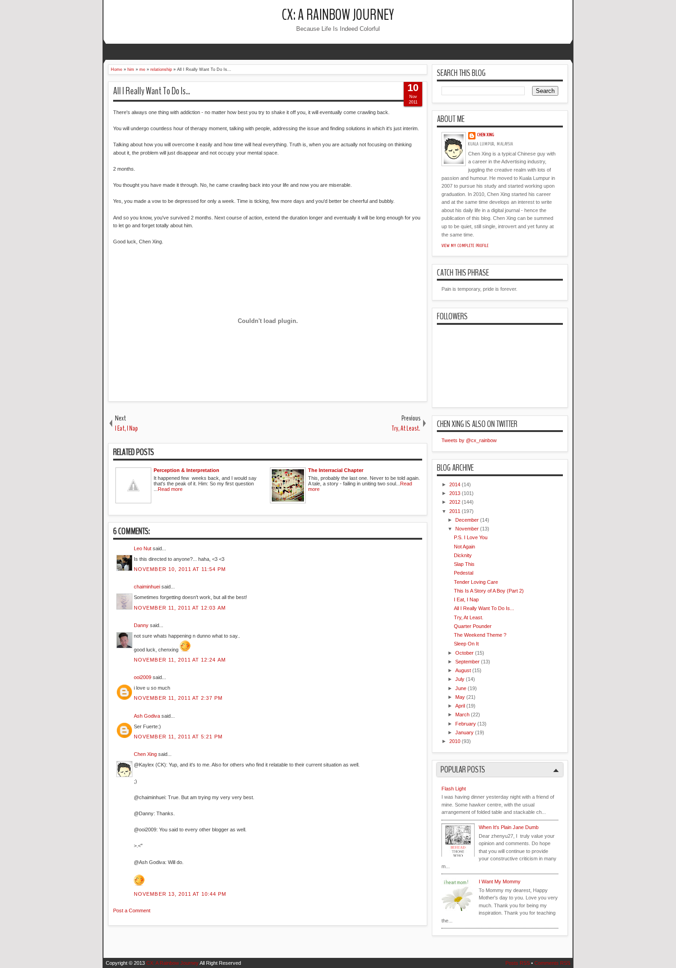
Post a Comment (131, 910)
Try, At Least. (468, 617)
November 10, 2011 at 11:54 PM (180, 569)
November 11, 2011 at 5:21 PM (178, 736)
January (464, 732)
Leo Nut (142, 548)
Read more (170, 489)
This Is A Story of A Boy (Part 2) (489, 590)
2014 (454, 484)
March (462, 714)
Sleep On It (466, 643)
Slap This (464, 564)
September (467, 661)
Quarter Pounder (473, 626)
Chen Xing (145, 754)
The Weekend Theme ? (480, 635)
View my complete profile (465, 245)
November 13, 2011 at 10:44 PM (180, 894)
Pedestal (463, 573)
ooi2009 (142, 677)
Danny (141, 625)
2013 (454, 493)
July (459, 679)
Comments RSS (552, 963)
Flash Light (453, 788)
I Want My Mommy (500, 881)
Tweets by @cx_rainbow (469, 440)
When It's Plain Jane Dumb (509, 827)
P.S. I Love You (470, 537)
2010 (454, 741)
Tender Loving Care (476, 582)
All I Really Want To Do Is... (151, 91)
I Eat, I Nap (466, 599)
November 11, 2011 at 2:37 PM (178, 698)
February (465, 723)
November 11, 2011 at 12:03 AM (180, 608)
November (467, 528)
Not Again (464, 546)
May (460, 697)
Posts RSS (517, 963)
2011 (454, 511)
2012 (454, 502)
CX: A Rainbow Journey (338, 15)
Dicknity (463, 555)
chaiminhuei (147, 586)
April (460, 706)
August (463, 670)
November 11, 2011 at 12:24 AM (180, 660)
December (467, 520)
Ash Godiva (147, 716)
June (460, 688)
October (464, 653)
